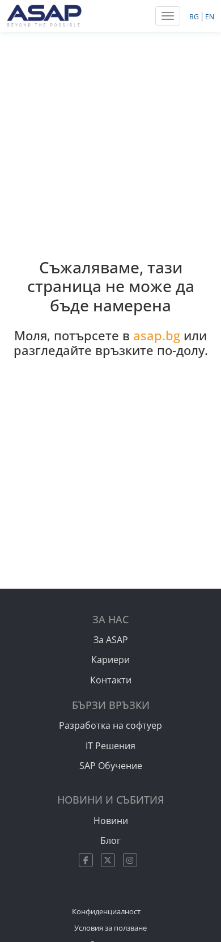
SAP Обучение (110, 765)
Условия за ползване (110, 928)
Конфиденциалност (106, 911)
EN (209, 17)
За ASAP (111, 639)
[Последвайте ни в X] (111, 860)
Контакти (110, 680)
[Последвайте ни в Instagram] (133, 860)
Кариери (110, 659)
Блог (110, 840)
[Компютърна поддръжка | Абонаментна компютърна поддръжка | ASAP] (44, 15)
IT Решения (110, 746)
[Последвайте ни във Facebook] (89, 860)
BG (195, 17)
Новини (111, 820)
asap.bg (156, 335)
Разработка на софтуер (110, 725)
